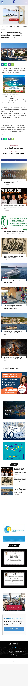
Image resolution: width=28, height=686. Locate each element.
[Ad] (14, 15)
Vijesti (3, 29)
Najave (5, 202)
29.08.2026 (7, 210)
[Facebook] (13, 647)
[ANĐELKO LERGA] (14, 558)
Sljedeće (12, 368)
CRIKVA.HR (14, 644)
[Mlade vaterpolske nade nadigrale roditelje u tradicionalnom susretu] (14, 172)
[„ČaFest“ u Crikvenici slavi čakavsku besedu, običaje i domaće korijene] (14, 247)
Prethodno (5, 368)
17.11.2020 (8, 40)
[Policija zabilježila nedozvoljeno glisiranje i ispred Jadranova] (14, 272)
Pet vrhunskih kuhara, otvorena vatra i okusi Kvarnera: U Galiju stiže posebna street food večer (14, 207)
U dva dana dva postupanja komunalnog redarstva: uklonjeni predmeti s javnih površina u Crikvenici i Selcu (13, 307)
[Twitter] (15, 647)
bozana (3, 41)
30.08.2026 (7, 184)
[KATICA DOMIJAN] (14, 579)
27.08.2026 (7, 336)
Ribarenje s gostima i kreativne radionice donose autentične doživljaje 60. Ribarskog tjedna (14, 333)
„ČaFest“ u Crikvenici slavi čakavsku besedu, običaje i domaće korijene (20, 479)
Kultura (5, 253)
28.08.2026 (7, 259)
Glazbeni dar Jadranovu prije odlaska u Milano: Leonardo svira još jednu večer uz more (13, 359)
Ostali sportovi (7, 177)
